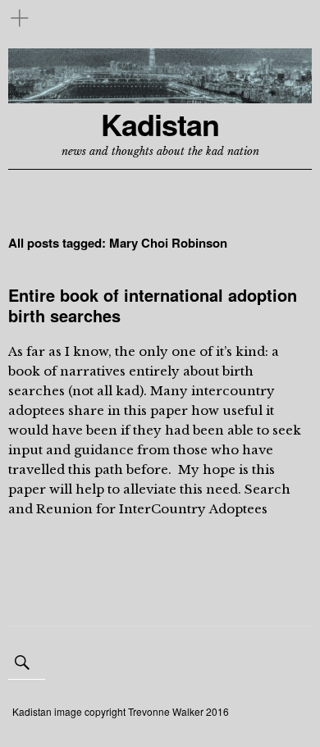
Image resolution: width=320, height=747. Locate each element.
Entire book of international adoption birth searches (152, 305)
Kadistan (160, 124)
